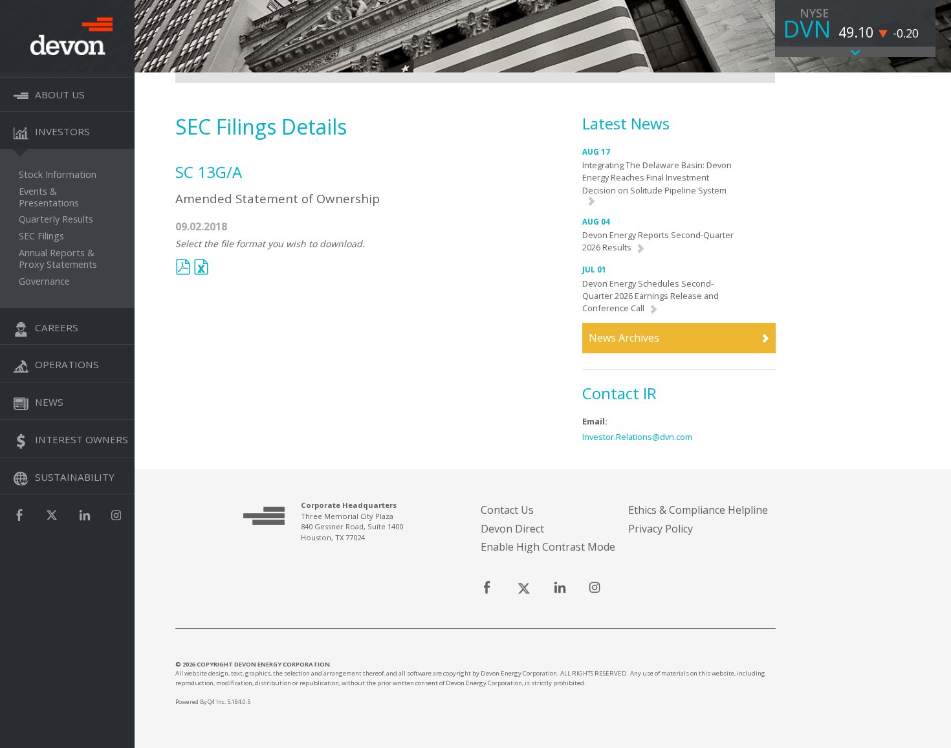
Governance (44, 281)
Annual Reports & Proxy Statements (58, 258)
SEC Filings (41, 236)
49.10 (855, 32)
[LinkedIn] (85, 515)
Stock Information (57, 175)
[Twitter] (52, 515)
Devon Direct (512, 529)
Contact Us (507, 510)
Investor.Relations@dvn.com (637, 437)
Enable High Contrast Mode (548, 547)
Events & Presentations (49, 197)
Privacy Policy (660, 529)
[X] (523, 589)
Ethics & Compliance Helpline (698, 510)
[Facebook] (19, 515)
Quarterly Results (56, 219)
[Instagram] (116, 515)
